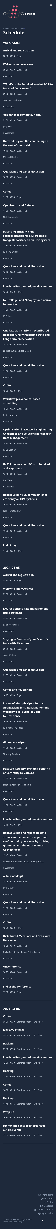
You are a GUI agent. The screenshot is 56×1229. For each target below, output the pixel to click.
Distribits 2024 (17, 28)
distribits (30, 13)
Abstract (9, 76)
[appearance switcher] (42, 1220)
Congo (20, 1222)
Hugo (14, 1222)
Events (6, 28)
